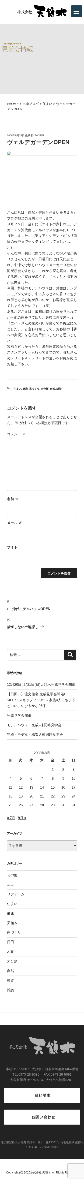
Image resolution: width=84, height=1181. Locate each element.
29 (53, 805)
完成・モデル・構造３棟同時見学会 (35, 735)
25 (10, 805)
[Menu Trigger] (76, 11)
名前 (12, 499)
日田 (10, 942)
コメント (16, 434)
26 (21, 805)
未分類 (45, 388)
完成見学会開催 (19, 715)
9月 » (22, 818)
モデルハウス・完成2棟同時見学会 (34, 725)
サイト (12, 547)
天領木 (12, 923)
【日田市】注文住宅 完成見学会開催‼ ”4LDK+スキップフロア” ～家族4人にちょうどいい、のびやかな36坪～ (41, 700)
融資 (10, 980)
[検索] (70, 655)
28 (42, 805)
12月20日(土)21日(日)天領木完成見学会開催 (41, 684)
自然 (52, 388)
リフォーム (15, 894)
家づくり (34, 388)
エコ (10, 885)
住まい (17, 388)
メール (14, 523)
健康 (25, 388)
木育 (10, 952)
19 (21, 796)
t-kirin (39, 135)
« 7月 (11, 818)
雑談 (59, 388)
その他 (12, 875)
